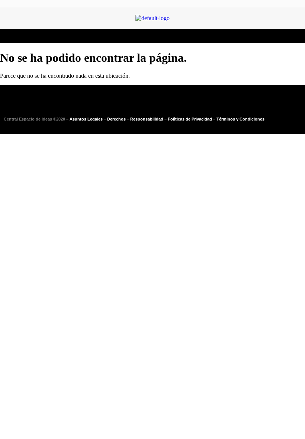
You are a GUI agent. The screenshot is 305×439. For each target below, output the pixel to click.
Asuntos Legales (86, 119)
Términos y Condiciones (240, 119)
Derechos (116, 119)
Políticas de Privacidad (190, 119)
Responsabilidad (146, 119)
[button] (152, 36)
